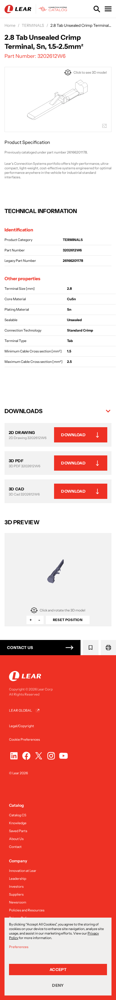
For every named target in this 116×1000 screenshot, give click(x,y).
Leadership (17, 878)
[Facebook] (26, 756)
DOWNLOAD (73, 434)
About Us (16, 839)
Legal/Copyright (21, 726)
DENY (58, 985)
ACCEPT (58, 969)
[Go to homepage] (37, 9)
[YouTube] (63, 756)
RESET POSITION (67, 620)
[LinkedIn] (14, 756)
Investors (16, 886)
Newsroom (17, 902)
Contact (15, 847)
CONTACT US (20, 647)
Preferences (18, 947)
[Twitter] (39, 756)
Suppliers (16, 894)
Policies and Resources (26, 910)
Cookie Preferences (24, 739)
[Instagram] (51, 756)
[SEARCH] (96, 9)
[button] (58, 411)
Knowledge (17, 823)
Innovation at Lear (22, 871)
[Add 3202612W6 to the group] (91, 647)
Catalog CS (17, 815)
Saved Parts (18, 831)
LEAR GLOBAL (20, 710)
